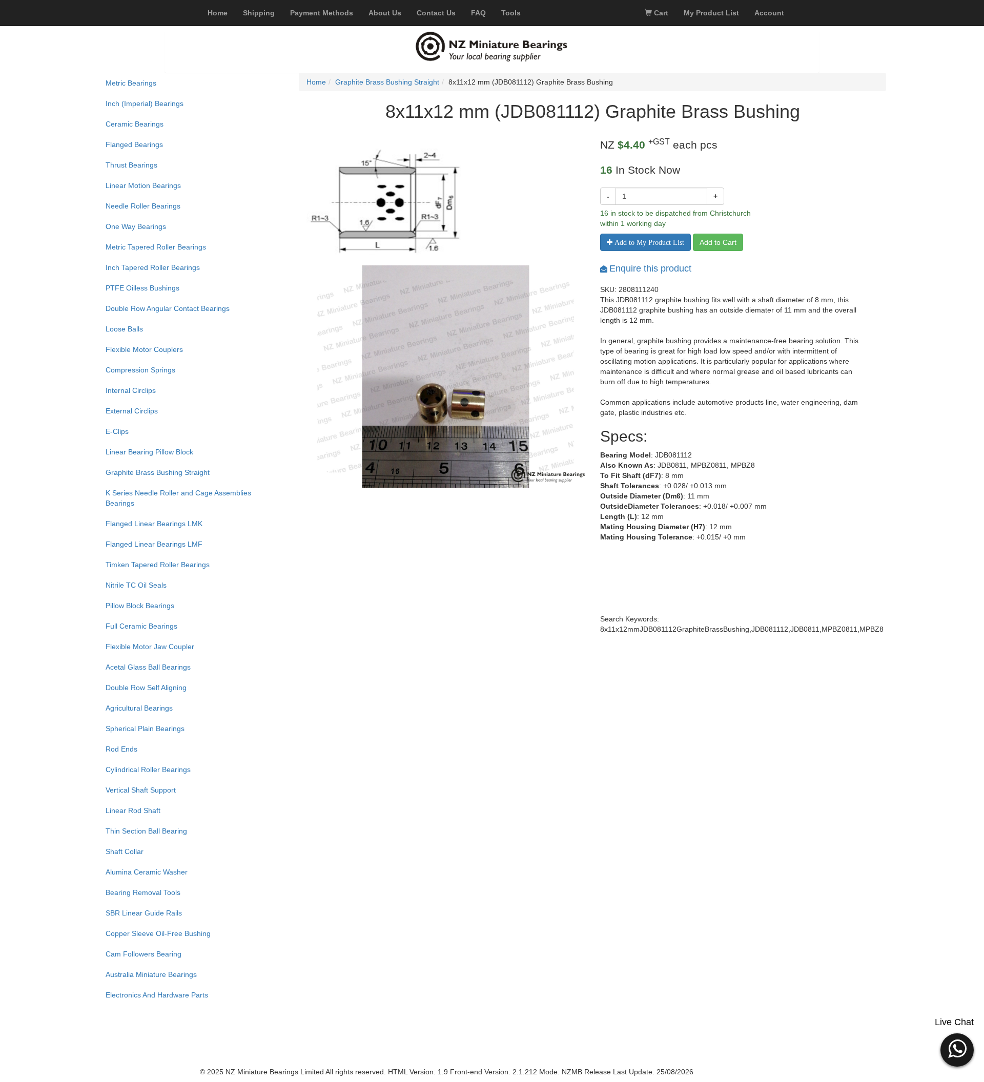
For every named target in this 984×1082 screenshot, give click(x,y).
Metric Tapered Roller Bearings (156, 247)
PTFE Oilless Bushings (142, 288)
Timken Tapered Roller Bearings (158, 564)
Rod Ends (121, 749)
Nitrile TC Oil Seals (136, 585)
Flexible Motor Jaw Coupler (150, 646)
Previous (291, 393)
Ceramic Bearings (134, 124)
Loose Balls (124, 329)
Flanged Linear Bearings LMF (154, 544)
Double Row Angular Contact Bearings (168, 308)
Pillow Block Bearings (140, 605)
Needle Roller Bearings (143, 206)
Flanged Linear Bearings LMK (154, 523)
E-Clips (117, 431)
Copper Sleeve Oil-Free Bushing (158, 933)
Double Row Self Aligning (146, 687)
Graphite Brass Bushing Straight (158, 472)
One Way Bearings (136, 226)
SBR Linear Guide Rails (144, 913)
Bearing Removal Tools (143, 892)
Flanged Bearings (134, 144)
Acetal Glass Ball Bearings (148, 667)
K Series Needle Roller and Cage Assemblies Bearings (178, 498)
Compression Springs (140, 370)
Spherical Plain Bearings (145, 728)
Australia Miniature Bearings (151, 974)
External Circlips (132, 411)
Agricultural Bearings (139, 708)
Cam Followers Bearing (143, 954)
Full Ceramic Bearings (141, 626)
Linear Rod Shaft (133, 810)
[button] (957, 1048)
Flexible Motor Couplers (144, 349)
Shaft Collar (125, 851)
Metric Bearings (131, 83)
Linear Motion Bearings (143, 185)
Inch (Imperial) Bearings (144, 103)
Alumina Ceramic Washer (147, 872)
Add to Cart (718, 242)
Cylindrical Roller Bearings (148, 769)
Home (316, 82)
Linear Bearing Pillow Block (149, 452)
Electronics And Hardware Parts (157, 995)
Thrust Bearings (131, 165)
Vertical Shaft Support (141, 790)
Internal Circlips (131, 390)
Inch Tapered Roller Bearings (153, 267)
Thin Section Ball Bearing (146, 831)
